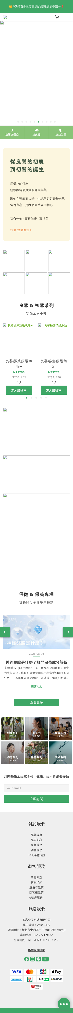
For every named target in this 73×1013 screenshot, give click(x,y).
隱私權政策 (36, 892)
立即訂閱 (36, 799)
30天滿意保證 (36, 855)
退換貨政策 (36, 887)
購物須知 (36, 882)
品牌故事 (36, 835)
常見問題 (36, 877)
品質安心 (36, 840)
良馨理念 (36, 845)
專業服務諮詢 (36, 950)
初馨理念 (36, 850)
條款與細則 (36, 897)
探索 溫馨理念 (21, 230)
